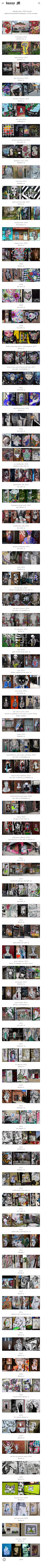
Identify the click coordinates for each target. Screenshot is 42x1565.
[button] (3, 3)
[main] (21, 12)
